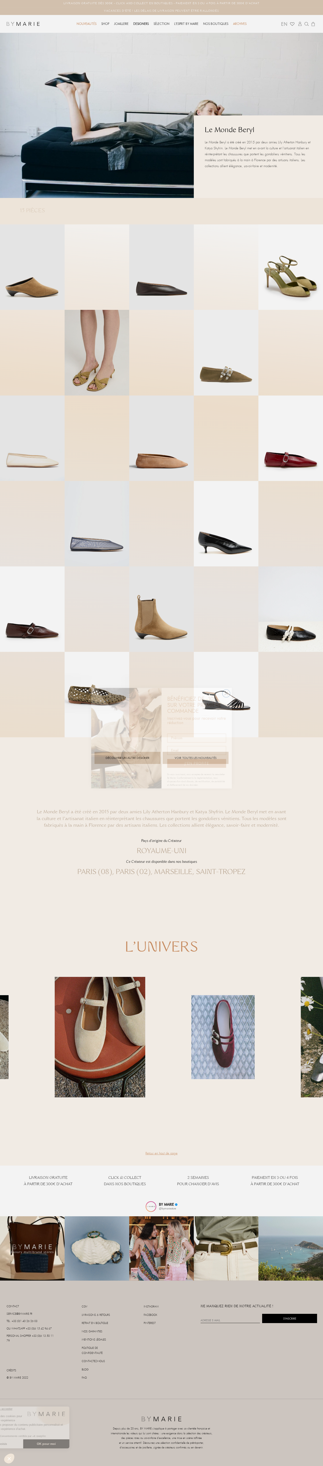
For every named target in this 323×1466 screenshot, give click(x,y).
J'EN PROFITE (197, 758)
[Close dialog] (226, 688)
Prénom (173, 724)
